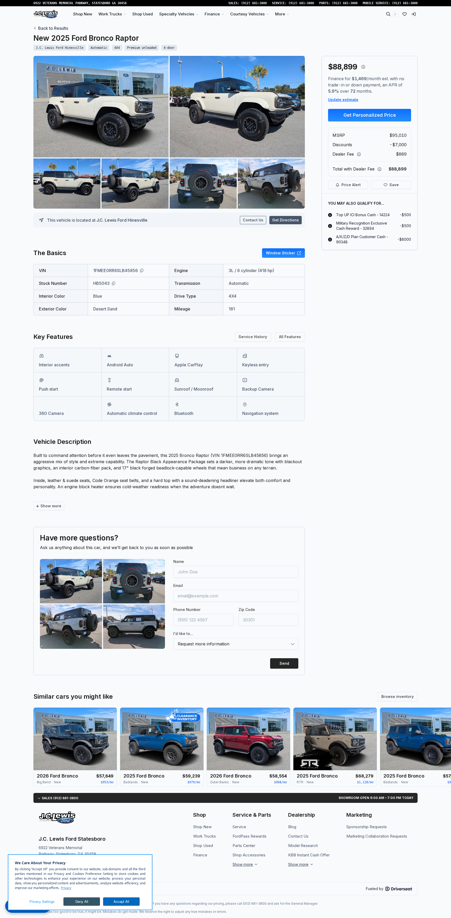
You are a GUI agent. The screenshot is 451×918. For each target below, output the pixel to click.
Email (178, 585)
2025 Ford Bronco (143, 776)
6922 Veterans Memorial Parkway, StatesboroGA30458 (80, 3)
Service (239, 826)
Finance (200, 854)
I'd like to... (183, 633)
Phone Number (186, 609)
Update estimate (343, 99)
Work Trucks (204, 836)
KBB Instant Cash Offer (309, 854)
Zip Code (247, 609)
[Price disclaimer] (363, 67)
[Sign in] (413, 14)
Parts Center (244, 845)
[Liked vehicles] (404, 14)
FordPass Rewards (249, 836)
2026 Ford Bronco (57, 776)
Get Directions (285, 220)
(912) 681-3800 (254, 3)
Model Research (303, 845)
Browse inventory (397, 696)
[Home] (45, 14)
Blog (292, 826)
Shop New (202, 826)
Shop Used (203, 845)
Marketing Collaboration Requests (376, 836)
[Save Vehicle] (112, 713)
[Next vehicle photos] (296, 188)
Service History (253, 336)
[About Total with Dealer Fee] (379, 169)
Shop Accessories (249, 854)
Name (178, 561)
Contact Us (253, 220)
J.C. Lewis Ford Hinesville (122, 220)
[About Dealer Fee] (359, 154)
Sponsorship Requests (366, 826)
